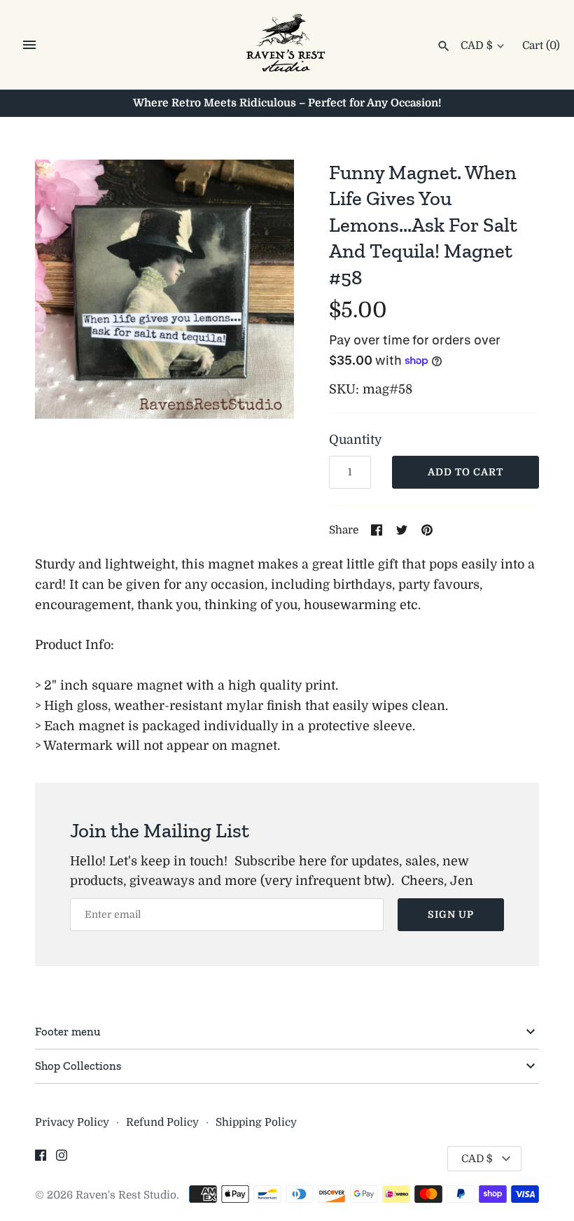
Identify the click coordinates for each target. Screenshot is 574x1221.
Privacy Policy (72, 1122)
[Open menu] (29, 44)
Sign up (451, 914)
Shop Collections (78, 1066)
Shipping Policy (256, 1122)
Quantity (355, 440)
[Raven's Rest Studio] (287, 46)
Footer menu (67, 1031)
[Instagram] (61, 1159)
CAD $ (477, 45)
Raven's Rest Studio (126, 1195)
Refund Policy (162, 1122)
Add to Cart (465, 471)
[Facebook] (40, 1159)
